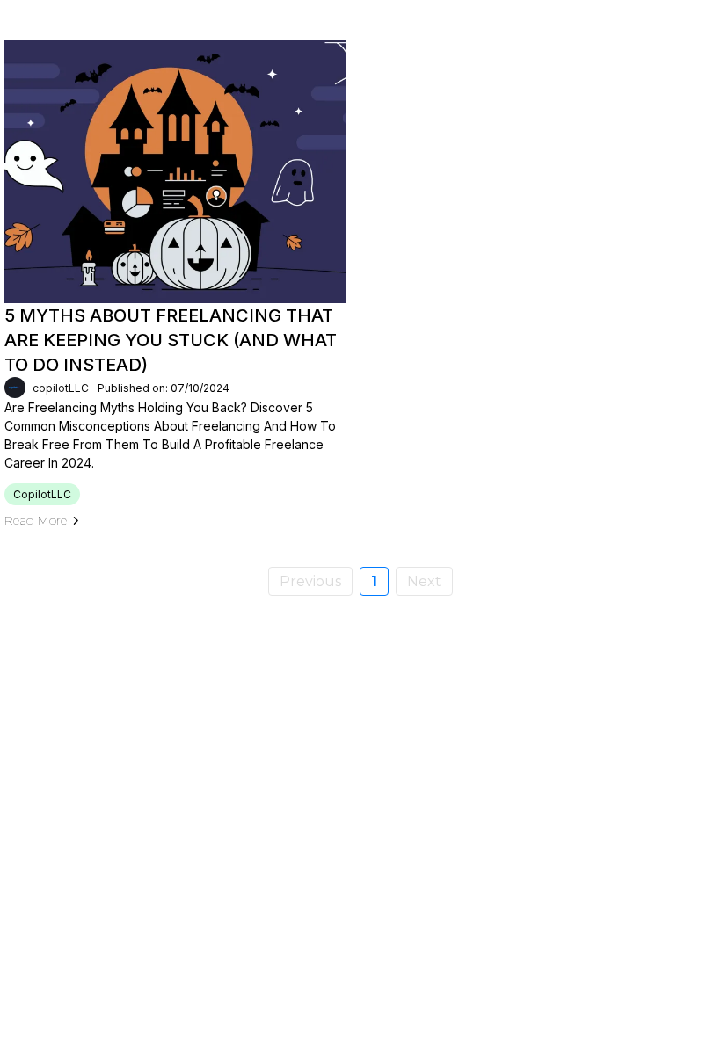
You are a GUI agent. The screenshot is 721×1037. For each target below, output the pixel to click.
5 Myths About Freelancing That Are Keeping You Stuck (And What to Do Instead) (170, 340)
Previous (310, 581)
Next (424, 581)
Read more (35, 520)
